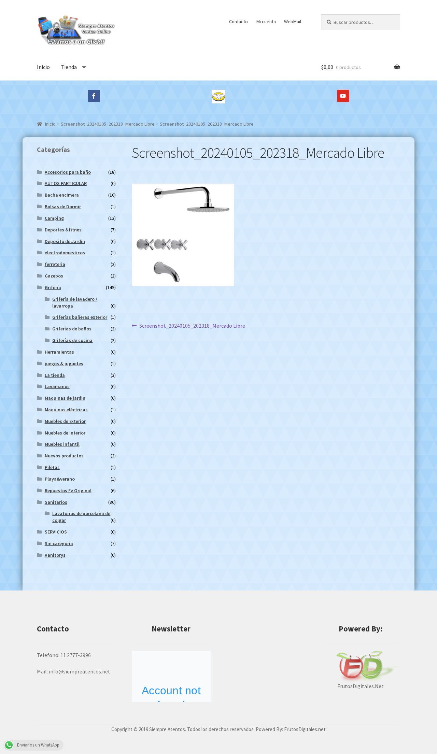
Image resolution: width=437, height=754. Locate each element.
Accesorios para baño (68, 172)
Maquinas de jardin (65, 398)
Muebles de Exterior (65, 421)
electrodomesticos (65, 253)
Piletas (52, 467)
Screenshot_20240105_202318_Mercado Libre (108, 124)
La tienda (55, 375)
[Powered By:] (360, 666)
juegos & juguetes (64, 363)
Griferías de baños (71, 329)
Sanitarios (56, 502)
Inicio (43, 66)
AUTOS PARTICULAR (66, 183)
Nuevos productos (64, 456)
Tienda (69, 66)
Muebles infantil (62, 444)
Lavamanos (57, 386)
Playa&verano (60, 479)
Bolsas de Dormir (63, 206)
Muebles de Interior (65, 433)
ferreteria (55, 264)
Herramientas (59, 352)
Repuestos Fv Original (68, 490)
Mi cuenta (266, 21)
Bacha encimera (62, 195)
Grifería (53, 287)
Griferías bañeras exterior (79, 317)
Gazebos (54, 276)
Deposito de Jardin (65, 241)
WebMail (292, 21)
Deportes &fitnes (63, 230)
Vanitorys (55, 555)
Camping (54, 218)
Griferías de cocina (72, 340)
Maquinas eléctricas (66, 410)
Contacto (238, 21)
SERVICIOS (56, 532)
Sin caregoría (59, 543)
